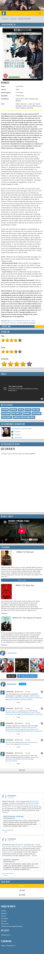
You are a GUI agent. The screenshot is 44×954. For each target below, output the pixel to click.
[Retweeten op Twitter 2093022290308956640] (10, 702)
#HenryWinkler (29, 698)
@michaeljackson (23, 712)
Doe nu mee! (22, 580)
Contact (3, 916)
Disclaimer (4, 918)
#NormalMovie (10, 698)
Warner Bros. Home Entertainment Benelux (24, 417)
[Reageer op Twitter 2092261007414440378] (7, 717)
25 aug (27, 708)
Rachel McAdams (6, 413)
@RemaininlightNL (26, 699)
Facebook (17, 431)
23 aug (27, 740)
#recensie (37, 696)
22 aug (27, 753)
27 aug (27, 691)
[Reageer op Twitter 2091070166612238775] (7, 764)
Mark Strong (36, 409)
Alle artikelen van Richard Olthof (22, 428)
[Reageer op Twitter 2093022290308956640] (7, 702)
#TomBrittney (10, 744)
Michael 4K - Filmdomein (11, 859)
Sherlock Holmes (36, 413)
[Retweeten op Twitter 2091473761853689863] (10, 747)
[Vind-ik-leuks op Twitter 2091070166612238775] (14, 764)
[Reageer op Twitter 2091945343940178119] (7, 734)
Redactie (4, 913)
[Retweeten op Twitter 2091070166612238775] (10, 764)
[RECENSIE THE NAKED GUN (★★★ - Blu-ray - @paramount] (7, 665)
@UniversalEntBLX (37, 714)
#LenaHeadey (38, 698)
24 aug (27, 723)
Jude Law (21, 409)
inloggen (9, 454)
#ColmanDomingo (11, 714)
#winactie (9, 712)
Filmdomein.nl (5, 935)
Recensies (14, 19)
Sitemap (4, 921)
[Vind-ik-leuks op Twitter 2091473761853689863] (14, 747)
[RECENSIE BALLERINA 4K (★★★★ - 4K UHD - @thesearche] (22, 665)
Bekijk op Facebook (7, 830)
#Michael (15, 712)
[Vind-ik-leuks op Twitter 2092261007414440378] (14, 717)
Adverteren (5, 924)
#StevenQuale (33, 742)
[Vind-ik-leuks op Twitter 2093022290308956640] (14, 702)
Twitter (22, 886)
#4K (35, 727)
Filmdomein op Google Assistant (11, 926)
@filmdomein (19, 691)
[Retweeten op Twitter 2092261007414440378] (10, 717)
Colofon (3, 911)
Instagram (17, 434)
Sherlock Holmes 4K (7, 417)
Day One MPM (15, 321)
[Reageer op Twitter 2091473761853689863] (7, 747)
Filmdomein (5, 19)
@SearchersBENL (14, 699)
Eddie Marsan (13, 409)
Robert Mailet (26, 413)
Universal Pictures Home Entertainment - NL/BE (21, 845)
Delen (5, 832)
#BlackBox (11, 742)
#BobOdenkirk (19, 698)
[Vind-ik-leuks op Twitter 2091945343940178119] (14, 734)
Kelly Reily (28, 409)
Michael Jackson (33, 803)
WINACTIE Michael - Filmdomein (13, 816)
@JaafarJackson (35, 712)
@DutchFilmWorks (24, 744)
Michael (32, 801)
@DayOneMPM (25, 714)
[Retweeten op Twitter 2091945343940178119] (10, 734)
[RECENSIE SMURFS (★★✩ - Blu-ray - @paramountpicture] (37, 665)
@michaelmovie (13, 711)
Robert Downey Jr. (16, 413)
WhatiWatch (18, 437)
